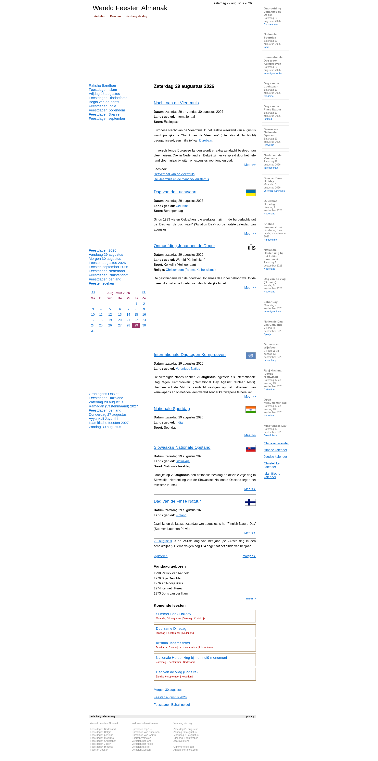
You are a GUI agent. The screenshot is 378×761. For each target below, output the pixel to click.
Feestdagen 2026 (102, 250)
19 (110, 320)
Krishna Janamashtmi (184, 645)
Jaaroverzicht (181, 740)
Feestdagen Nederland (107, 271)
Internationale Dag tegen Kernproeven (190, 354)
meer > (251, 598)
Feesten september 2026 (108, 267)
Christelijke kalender (272, 465)
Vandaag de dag (136, 16)
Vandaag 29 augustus (106, 254)
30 (144, 325)
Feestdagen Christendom (109, 275)
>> (144, 292)
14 (128, 314)
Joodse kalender (275, 456)
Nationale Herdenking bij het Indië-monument (191, 660)
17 (93, 320)
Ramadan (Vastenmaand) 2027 (113, 406)
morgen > (249, 556)
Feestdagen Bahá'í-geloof (172, 704)
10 (93, 314)
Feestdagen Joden (100, 743)
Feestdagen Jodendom (107, 110)
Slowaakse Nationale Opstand (182, 447)
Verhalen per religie (142, 743)
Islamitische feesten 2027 (109, 423)
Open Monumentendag (275, 407)
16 (144, 314)
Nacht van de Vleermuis (176, 102)
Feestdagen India (102, 106)
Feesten (115, 16)
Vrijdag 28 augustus (104, 94)
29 (136, 325)
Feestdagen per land (105, 279)
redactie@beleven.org (102, 716)
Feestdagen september (107, 118)
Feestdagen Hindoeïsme (108, 98)
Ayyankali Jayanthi (103, 419)
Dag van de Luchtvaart (175, 191)
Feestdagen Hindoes (101, 746)
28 (128, 325)
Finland (181, 515)
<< (93, 292)
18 (101, 320)
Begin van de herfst (104, 102)
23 (144, 320)
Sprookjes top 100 (142, 729)
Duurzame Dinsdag (175, 630)
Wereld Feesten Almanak (104, 723)
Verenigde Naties (188, 368)
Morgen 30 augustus (105, 259)
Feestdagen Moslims (102, 737)
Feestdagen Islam (103, 90)
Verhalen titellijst (141, 746)
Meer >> (250, 164)
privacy (250, 716)
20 (120, 320)
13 (120, 314)
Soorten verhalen (141, 737)
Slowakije (183, 461)
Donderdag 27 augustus (108, 414)
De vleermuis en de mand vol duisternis (181, 179)
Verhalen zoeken (141, 749)
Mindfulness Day (275, 430)
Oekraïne (182, 206)
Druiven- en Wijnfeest (273, 352)
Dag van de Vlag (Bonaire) (177, 674)
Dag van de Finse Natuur (177, 501)
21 (128, 320)
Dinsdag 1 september (185, 737)
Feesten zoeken (101, 283)
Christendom (175, 269)
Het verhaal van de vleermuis (174, 174)
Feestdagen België (100, 732)
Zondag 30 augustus (105, 427)
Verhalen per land (141, 740)
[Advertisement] (172, 49)
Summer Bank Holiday (180, 616)
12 (110, 314)
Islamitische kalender (272, 475)
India (179, 422)
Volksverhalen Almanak (145, 723)
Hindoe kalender (275, 450)
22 (136, 320)
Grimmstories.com (184, 746)
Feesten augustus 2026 (107, 263)
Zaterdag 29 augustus (106, 402)
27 (120, 325)
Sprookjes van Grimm (144, 734)
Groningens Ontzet (104, 394)
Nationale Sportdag (172, 408)
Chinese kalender (276, 443)
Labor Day (273, 306)
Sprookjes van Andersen (145, 732)
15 (136, 314)
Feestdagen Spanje (104, 114)
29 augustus (163, 541)
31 (93, 331)
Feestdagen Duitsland (106, 398)
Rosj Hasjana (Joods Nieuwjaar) (273, 380)
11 (101, 314)
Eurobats (205, 140)
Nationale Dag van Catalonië (273, 327)
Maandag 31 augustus (186, 734)
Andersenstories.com (185, 749)
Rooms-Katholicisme (200, 269)
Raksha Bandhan (102, 85)
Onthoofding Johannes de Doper (184, 245)
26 (110, 325)
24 (93, 325)
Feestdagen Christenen (103, 740)
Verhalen (99, 16)
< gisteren (161, 556)
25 (101, 325)
